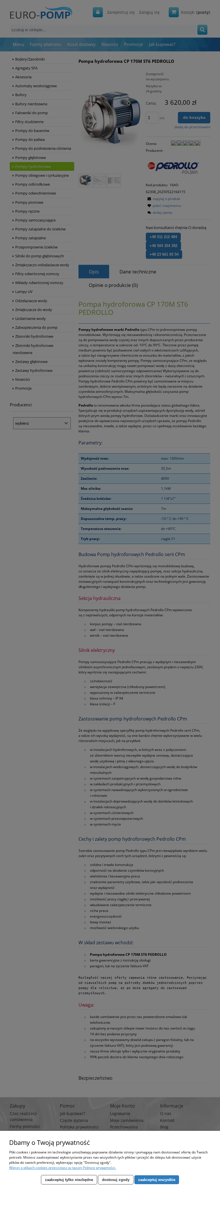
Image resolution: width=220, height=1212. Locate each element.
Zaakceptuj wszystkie (156, 1180)
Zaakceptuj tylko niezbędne (69, 1180)
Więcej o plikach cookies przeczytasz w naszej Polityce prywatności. (62, 1167)
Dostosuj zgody (115, 1180)
